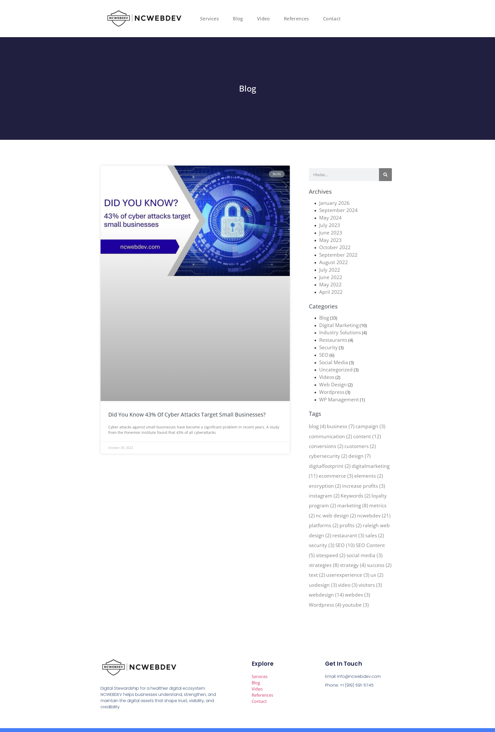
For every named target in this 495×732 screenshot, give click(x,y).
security (321, 545)
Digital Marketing (339, 325)
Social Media (333, 362)
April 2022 (331, 291)
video (348, 584)
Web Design (333, 384)
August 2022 (333, 262)
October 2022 (335, 247)
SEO (323, 354)
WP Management (339, 399)
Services (209, 18)
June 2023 (330, 232)
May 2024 (330, 217)
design (359, 455)
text (317, 574)
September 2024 (338, 210)
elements (368, 475)
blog (317, 426)
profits (351, 525)
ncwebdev (374, 515)
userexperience (347, 574)
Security (328, 347)
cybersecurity (328, 455)
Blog (238, 18)
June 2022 (330, 277)
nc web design (336, 515)
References (296, 18)
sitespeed (330, 555)
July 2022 (329, 269)
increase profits (363, 485)
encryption (325, 485)
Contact (332, 18)
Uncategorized (336, 369)
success (379, 565)
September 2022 (338, 254)
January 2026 (334, 202)
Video (263, 18)
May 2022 (330, 284)
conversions (326, 446)
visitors (370, 584)
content (367, 436)
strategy (353, 565)
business (340, 426)
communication (330, 436)
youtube (355, 604)
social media (364, 555)
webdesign (326, 594)
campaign (370, 426)
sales (374, 535)
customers (360, 446)
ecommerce (336, 475)
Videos (326, 376)
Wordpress (331, 391)
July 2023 (329, 225)
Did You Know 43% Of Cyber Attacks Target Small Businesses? (187, 414)
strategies (324, 565)
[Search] (385, 174)
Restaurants (333, 339)
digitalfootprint (330, 465)
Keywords (355, 495)
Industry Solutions (340, 332)
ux (376, 574)
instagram (324, 495)
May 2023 (330, 240)
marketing (352, 505)
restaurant (348, 535)
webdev (357, 594)
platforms (324, 525)
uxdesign (323, 584)
